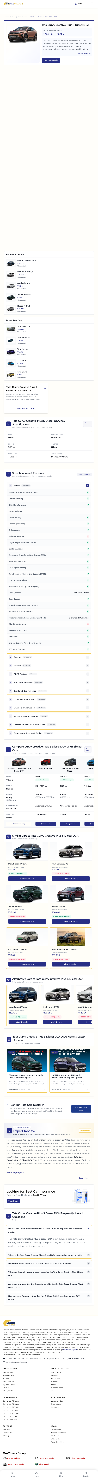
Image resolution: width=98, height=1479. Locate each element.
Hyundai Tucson (9, 1385)
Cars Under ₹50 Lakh (11, 1413)
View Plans (13, 1201)
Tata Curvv (22, 17)
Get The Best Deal (81, 1109)
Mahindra (54, 1381)
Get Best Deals (51, 60)
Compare (44, 824)
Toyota (53, 1385)
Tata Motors (55, 1378)
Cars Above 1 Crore (10, 1419)
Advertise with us (57, 1442)
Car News (54, 1407)
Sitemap (6, 1436)
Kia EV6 (6, 1378)
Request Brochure (25, 408)
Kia (52, 1391)
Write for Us (55, 1439)
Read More (83, 53)
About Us (6, 1430)
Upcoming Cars (57, 1401)
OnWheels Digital (70, 1350)
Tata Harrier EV (8, 1372)
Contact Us (7, 1433)
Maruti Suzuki (56, 1372)
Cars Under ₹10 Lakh (11, 1401)
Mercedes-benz (57, 1388)
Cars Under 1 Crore (10, 1416)
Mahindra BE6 (8, 1375)
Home (6, 17)
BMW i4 (6, 1388)
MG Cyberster (8, 1391)
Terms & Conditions (58, 1433)
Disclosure (55, 1436)
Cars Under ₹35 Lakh (11, 1410)
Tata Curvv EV (8, 1381)
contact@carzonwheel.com (16, 1362)
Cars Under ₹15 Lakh (11, 1404)
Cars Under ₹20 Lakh (11, 1407)
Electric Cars (56, 1404)
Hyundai (54, 1375)
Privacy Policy (56, 1430)
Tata (13, 17)
